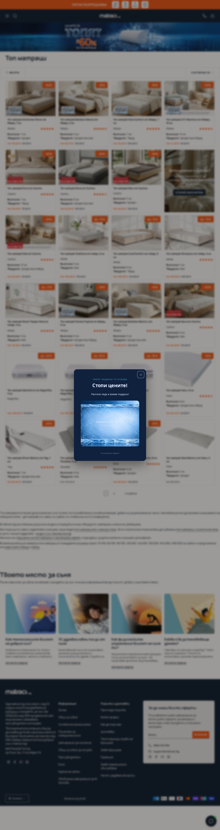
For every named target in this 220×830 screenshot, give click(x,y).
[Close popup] (141, 375)
